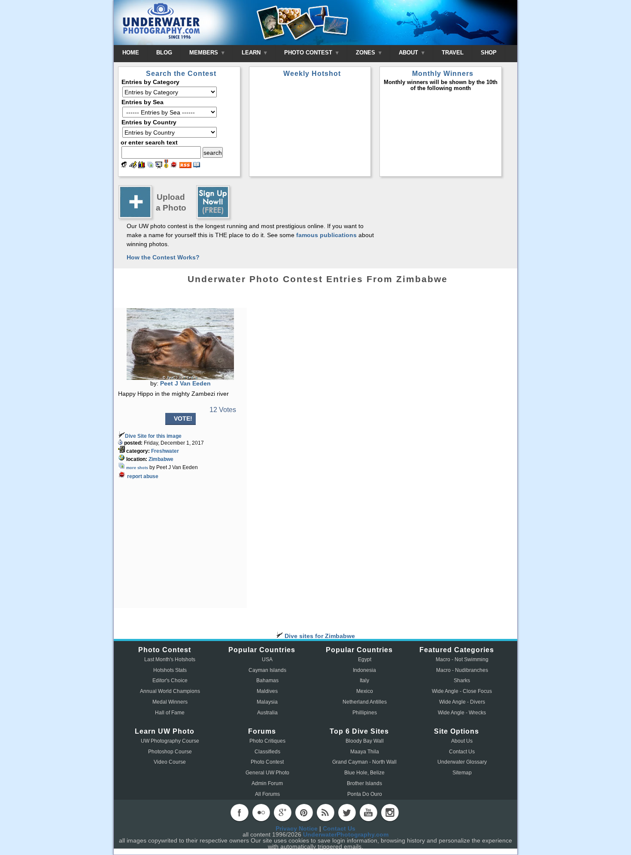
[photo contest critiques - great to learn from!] (133, 166)
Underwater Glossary (462, 762)
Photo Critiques (267, 741)
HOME (130, 52)
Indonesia (364, 670)
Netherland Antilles (365, 702)
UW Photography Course (170, 741)
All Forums (267, 794)
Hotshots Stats (170, 670)
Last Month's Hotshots (169, 659)
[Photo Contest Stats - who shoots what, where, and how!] (141, 166)
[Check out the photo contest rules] (196, 166)
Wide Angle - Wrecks (462, 713)
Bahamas (267, 680)
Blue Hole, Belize (364, 773)
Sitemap (462, 773)
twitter (346, 812)
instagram (389, 812)
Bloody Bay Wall (365, 741)
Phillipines (364, 713)
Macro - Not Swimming (462, 659)
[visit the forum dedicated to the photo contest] (124, 166)
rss (325, 812)
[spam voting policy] (174, 166)
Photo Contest (267, 762)
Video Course (170, 762)
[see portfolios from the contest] (150, 166)
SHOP (489, 52)
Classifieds (267, 752)
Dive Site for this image (153, 436)
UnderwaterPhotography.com (345, 834)
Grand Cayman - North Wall (364, 762)
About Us (462, 741)
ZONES (366, 52)
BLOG (164, 52)
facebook (239, 812)
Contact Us (462, 752)
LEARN (252, 52)
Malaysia (267, 702)
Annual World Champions (170, 691)
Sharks (462, 680)
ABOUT (409, 52)
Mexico (364, 691)
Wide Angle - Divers (462, 702)
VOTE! (183, 418)
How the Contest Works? (163, 257)
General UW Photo (267, 773)
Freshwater (165, 451)
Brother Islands (364, 783)
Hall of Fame (170, 713)
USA (267, 659)
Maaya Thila (364, 752)
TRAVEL (453, 52)
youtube (368, 812)
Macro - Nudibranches (462, 670)
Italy (364, 680)
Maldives (267, 691)
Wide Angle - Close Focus (462, 691)
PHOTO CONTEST (309, 52)
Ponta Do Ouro (364, 794)
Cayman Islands (267, 670)
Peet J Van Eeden (185, 383)
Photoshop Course (170, 752)
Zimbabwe (161, 459)
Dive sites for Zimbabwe (319, 635)
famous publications (326, 235)
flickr (261, 812)
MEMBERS (204, 52)
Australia (267, 713)
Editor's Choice (170, 680)
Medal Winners (170, 702)
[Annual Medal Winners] (166, 166)
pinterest (303, 812)
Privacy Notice (297, 828)
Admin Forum (267, 783)
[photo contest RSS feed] (185, 166)
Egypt (364, 659)
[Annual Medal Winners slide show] (158, 166)
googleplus (282, 812)
